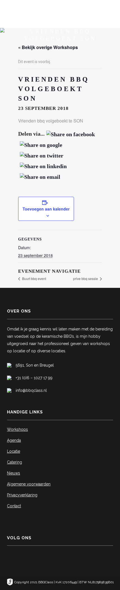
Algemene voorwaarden (29, 484)
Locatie (13, 451)
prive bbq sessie (86, 278)
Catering (14, 462)
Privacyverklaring (22, 495)
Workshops (17, 429)
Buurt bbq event (33, 278)
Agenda (14, 440)
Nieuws (13, 473)
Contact (14, 506)
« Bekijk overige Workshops (48, 47)
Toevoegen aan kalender (46, 209)
